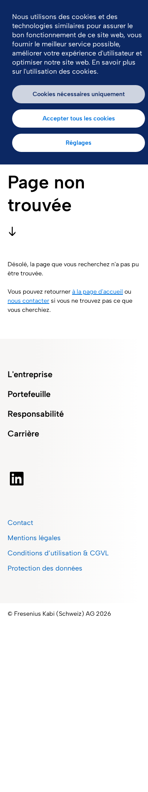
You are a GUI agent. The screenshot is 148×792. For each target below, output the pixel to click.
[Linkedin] (35, 479)
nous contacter (28, 300)
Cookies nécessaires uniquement (79, 94)
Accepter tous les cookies (79, 118)
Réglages (78, 142)
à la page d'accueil (97, 291)
